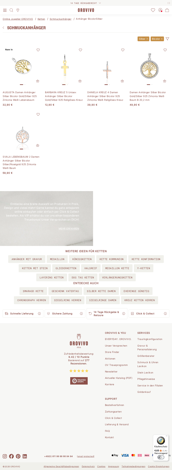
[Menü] (167, 437)
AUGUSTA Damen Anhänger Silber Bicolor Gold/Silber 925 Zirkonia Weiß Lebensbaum (20, 96)
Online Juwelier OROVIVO (18, 18)
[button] (167, 38)
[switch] (161, 457)
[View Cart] (167, 10)
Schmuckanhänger (61, 18)
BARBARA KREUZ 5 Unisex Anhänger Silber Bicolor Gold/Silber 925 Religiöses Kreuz (64, 96)
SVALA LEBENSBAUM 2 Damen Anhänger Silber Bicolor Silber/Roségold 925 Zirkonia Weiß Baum (21, 162)
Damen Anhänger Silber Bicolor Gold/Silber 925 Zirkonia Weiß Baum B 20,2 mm (148, 96)
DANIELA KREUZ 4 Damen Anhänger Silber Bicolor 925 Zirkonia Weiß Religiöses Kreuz (105, 96)
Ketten (41, 18)
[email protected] (85, 456)
